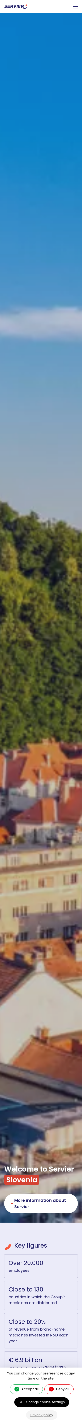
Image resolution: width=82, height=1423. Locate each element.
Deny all (62, 1389)
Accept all (29, 1389)
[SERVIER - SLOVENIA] (16, 6)
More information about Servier (40, 1203)
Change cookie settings (45, 1402)
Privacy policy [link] (41, 1414)
